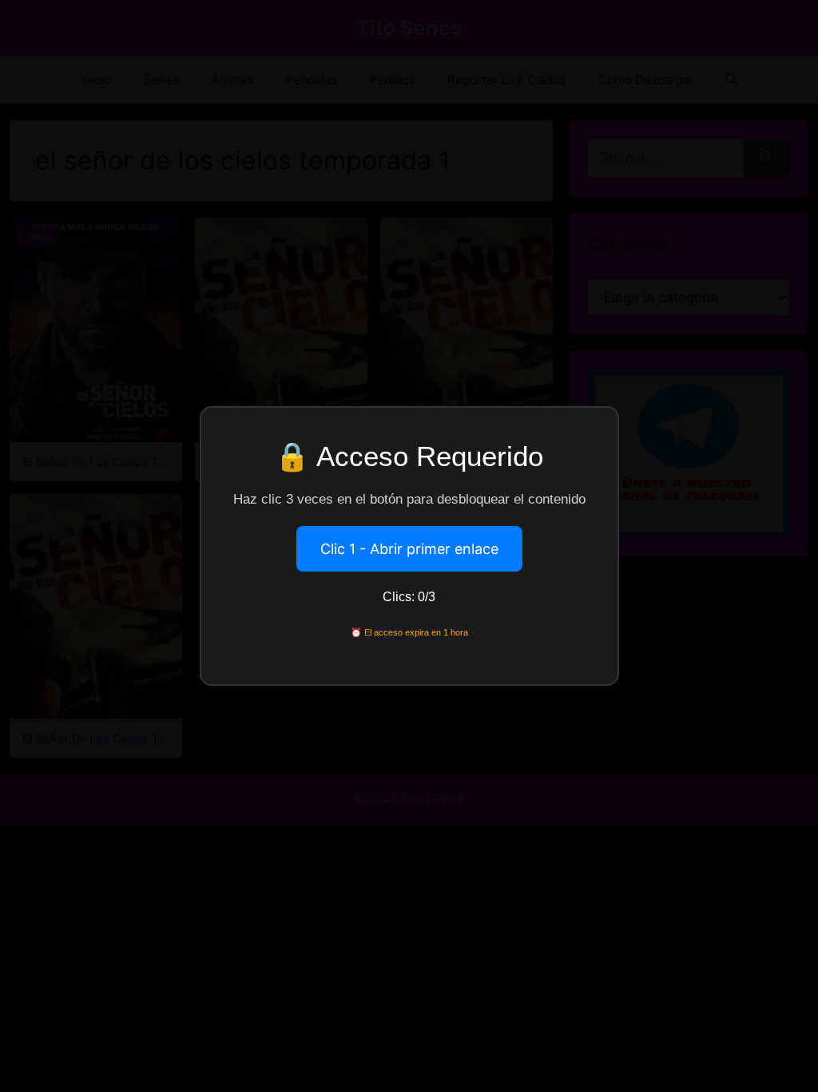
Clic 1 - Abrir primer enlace (409, 548)
